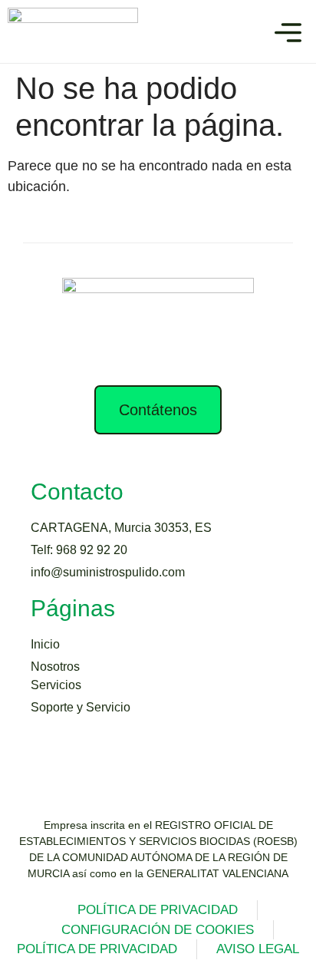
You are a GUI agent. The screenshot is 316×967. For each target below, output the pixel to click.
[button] (288, 35)
